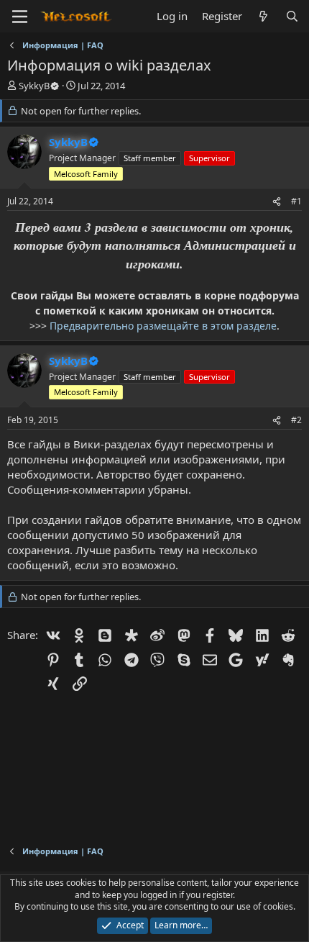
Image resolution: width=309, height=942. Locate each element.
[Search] (292, 16)
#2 (296, 420)
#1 (296, 201)
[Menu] (20, 16)
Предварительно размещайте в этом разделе (163, 325)
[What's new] (263, 16)
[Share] (276, 202)
